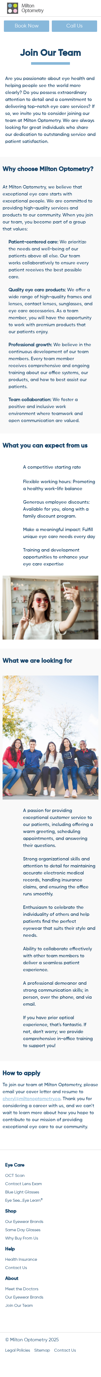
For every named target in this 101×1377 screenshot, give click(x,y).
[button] (89, 8)
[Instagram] (64, 1320)
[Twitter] (50, 1320)
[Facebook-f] (36, 1320)
